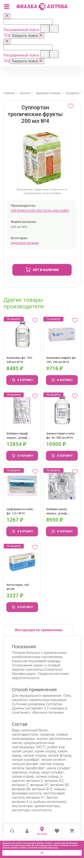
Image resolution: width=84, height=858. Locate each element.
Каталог (25, 93)
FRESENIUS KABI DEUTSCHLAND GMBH (40, 211)
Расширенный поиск (22, 30)
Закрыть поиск (25, 35)
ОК (42, 853)
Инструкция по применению (38, 630)
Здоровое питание (48, 93)
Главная (9, 93)
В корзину (25, 380)
